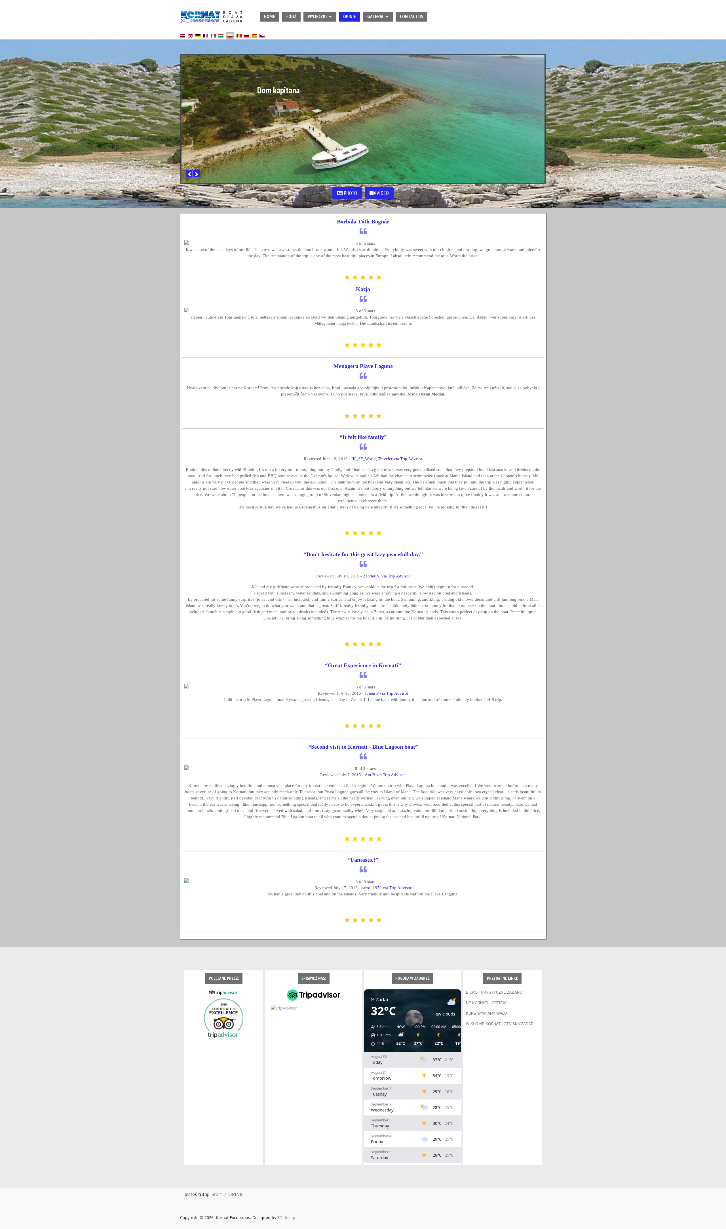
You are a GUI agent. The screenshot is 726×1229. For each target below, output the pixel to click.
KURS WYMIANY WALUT (487, 1013)
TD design (287, 1217)
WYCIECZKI (317, 16)
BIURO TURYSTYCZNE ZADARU (494, 992)
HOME (269, 16)
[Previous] (189, 173)
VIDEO (382, 193)
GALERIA (375, 16)
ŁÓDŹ (291, 16)
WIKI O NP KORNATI (484, 1024)
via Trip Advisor (386, 693)
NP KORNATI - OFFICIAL (487, 1003)
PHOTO (350, 193)
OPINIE (349, 16)
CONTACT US (411, 16)
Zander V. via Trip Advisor (386, 576)
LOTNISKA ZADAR (517, 1024)
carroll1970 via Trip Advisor (386, 887)
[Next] (196, 173)
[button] (378, 1035)
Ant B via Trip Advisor (385, 774)
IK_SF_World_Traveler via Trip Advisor (386, 459)
